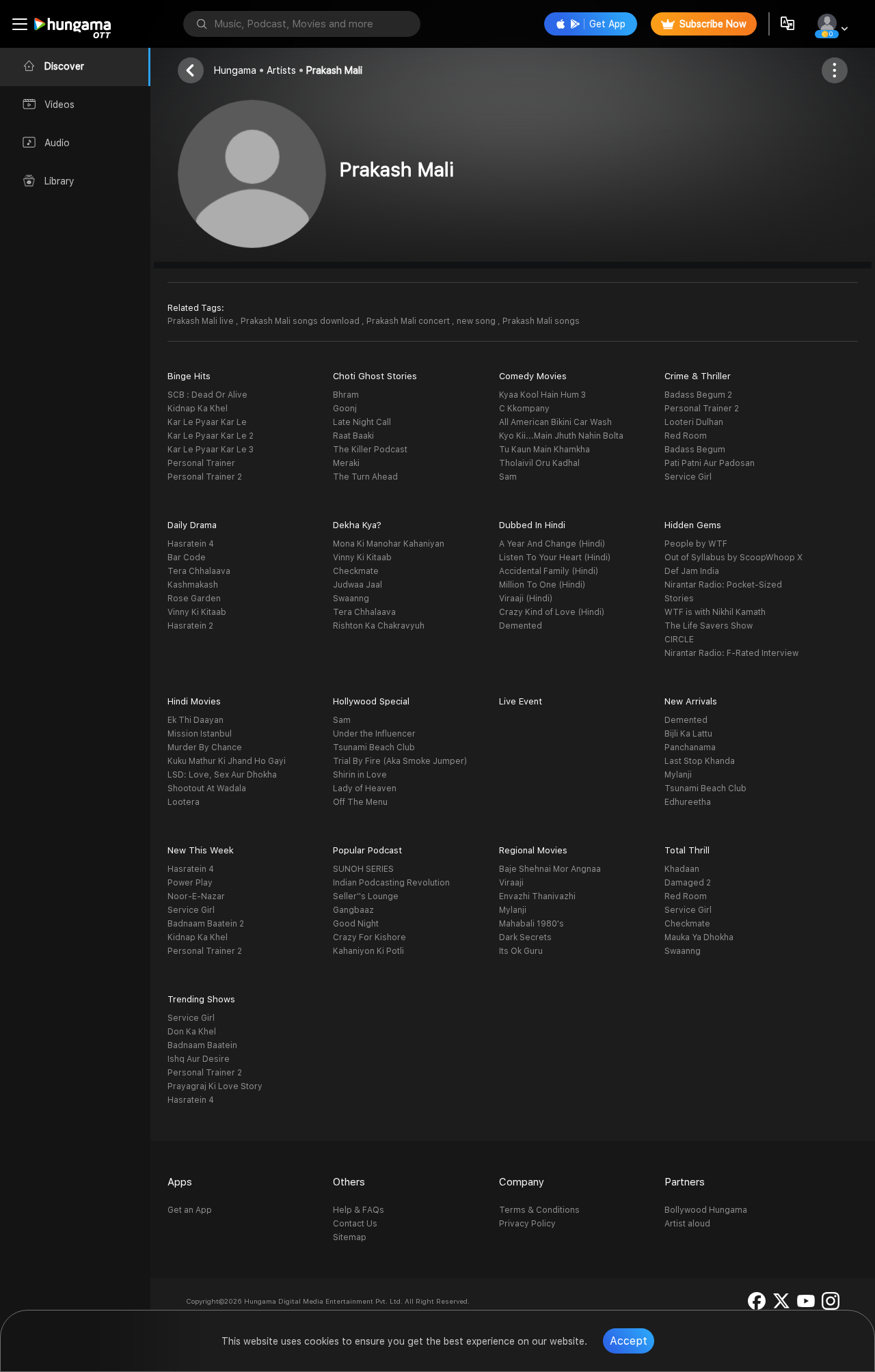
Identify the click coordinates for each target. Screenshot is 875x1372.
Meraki (346, 463)
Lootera (183, 802)
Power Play (190, 883)
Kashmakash (192, 585)
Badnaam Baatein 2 (205, 924)
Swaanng (351, 598)
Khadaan (681, 869)
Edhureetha (687, 802)
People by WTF (695, 544)
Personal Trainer (201, 463)
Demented (520, 626)
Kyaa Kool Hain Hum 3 (542, 395)
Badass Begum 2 (698, 395)
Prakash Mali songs (541, 321)
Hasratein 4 (190, 544)
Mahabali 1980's (531, 924)
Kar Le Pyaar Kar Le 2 (210, 436)
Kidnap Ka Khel (197, 408)
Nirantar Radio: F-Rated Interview (731, 653)
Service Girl (688, 477)
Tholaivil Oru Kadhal (539, 463)
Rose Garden (194, 598)
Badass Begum (694, 449)
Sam (508, 477)
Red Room (685, 436)
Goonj (345, 408)
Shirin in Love (360, 775)
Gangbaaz (353, 910)
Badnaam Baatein (202, 1045)
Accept (628, 1340)
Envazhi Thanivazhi (537, 896)
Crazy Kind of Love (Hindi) (551, 612)
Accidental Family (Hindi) (548, 571)
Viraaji (511, 883)
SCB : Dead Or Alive (207, 395)
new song (477, 321)
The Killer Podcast (370, 449)
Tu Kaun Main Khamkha (544, 449)
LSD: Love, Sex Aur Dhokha (222, 775)
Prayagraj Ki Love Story (214, 1086)
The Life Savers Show (708, 626)
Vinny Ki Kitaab (196, 612)
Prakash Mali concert (409, 321)
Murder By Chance (204, 747)
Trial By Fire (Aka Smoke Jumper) (400, 761)
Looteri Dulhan (693, 422)
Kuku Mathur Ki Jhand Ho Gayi (226, 761)
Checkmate (356, 571)
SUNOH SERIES (363, 869)
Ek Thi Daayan (195, 720)
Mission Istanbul (199, 734)
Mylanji (678, 775)
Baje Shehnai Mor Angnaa (550, 869)
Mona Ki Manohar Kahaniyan (388, 544)
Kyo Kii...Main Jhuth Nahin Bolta (561, 436)
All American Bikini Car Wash (555, 422)
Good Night (356, 924)
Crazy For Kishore (369, 937)
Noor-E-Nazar (196, 896)
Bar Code (186, 557)
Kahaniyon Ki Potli (368, 951)
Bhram (346, 395)
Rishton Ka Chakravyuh (379, 626)
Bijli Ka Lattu (688, 734)
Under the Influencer (374, 734)
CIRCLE (679, 639)
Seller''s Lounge (366, 896)
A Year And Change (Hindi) (552, 544)
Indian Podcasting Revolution (391, 883)
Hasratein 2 (190, 626)
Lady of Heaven (364, 788)
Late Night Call (362, 422)
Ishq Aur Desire (198, 1059)
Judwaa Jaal (357, 585)
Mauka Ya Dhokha (698, 937)
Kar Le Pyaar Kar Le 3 (210, 449)
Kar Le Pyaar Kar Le (207, 422)
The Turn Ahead (365, 477)
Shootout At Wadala (206, 788)
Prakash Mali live (201, 321)
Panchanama (690, 747)
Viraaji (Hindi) (525, 598)
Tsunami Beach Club (374, 747)
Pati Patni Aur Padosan (709, 463)
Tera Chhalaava (198, 571)
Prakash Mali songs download (301, 321)
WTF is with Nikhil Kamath (715, 612)
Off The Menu (360, 802)
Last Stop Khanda (699, 761)
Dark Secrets (525, 937)
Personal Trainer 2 (204, 477)
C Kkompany (524, 408)
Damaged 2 (687, 883)
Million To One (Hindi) (542, 585)
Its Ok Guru (521, 951)
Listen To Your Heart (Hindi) (554, 557)
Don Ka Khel (191, 1032)
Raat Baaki (353, 436)
